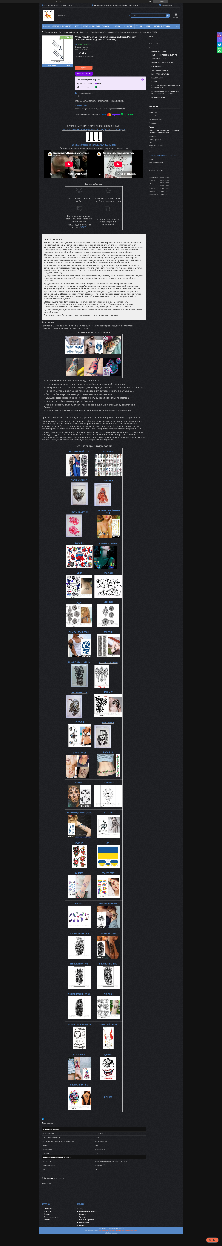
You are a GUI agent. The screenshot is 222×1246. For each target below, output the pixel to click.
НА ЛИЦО (79, 782)
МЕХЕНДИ (108, 602)
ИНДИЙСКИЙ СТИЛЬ (79, 1085)
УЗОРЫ (79, 603)
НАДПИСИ (108, 573)
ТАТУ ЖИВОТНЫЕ (79, 480)
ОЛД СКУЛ (79, 843)
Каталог (154, 43)
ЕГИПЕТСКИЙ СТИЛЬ (79, 964)
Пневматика (84, 1222)
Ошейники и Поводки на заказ (164, 55)
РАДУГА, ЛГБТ (108, 873)
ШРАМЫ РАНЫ (79, 753)
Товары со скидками (51, 1217)
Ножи (148, 26)
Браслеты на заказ (159, 51)
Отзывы (154, 82)
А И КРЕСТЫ (82, 692)
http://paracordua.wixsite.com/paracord (163, 155)
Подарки (128, 26)
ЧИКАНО (108, 994)
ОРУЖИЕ (108, 1097)
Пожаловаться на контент (106, 1230)
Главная (46, 26)
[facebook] (43, 1119)
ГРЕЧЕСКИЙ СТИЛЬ (108, 933)
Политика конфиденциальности (126, 1230)
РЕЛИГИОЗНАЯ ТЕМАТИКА (79, 1024)
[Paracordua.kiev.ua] (48, 15)
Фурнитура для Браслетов (162, 63)
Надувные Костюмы (91, 26)
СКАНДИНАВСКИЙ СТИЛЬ (79, 994)
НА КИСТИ (108, 812)
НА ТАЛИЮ (108, 752)
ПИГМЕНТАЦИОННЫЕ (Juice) (79, 812)
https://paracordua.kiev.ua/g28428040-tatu (93, 144)
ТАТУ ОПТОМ (108, 451)
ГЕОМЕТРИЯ (108, 782)
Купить (83, 68)
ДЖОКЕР (108, 1054)
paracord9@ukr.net (156, 163)
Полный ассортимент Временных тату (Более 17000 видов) (93, 129)
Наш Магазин (157, 78)
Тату (77, 26)
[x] (45, 1119)
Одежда (116, 26)
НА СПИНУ (103, 662)
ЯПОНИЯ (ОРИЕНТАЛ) (79, 933)
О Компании (156, 66)
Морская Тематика (71, 32)
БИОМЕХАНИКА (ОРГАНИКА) (79, 662)
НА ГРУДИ (79, 722)
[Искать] (168, 16)
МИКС (79, 573)
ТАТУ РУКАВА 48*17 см (79, 451)
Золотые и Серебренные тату (108, 511)
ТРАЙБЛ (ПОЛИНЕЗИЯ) (79, 632)
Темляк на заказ (158, 59)
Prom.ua (121, 1228)
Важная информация (160, 74)
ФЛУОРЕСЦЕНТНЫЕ (108, 543)
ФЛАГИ (108, 843)
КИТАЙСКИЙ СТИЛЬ (108, 1024)
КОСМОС (79, 903)
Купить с (80, 73)
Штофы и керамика (86, 1220)
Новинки (47, 1220)
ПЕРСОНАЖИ (108, 722)
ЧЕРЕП (74, 692)
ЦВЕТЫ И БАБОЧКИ (79, 512)
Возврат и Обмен (158, 97)
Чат (214, 1240)
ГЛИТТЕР (79, 873)
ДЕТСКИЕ (79, 543)
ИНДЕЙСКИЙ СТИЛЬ (108, 964)
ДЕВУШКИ (108, 480)
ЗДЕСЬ (83, 227)
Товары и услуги (51, 32)
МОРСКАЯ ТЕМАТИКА (108, 903)
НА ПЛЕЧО (108, 692)
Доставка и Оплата (159, 70)
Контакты (47, 1211)
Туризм (139, 26)
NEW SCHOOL (79, 1054)
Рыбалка (105, 26)
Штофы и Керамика (162, 26)
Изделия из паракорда (61, 26)
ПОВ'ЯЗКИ (108, 632)
